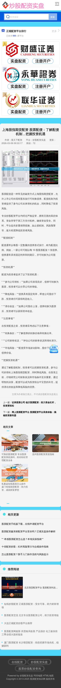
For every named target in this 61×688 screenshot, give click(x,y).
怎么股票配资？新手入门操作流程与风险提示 (25, 554)
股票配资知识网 (37, 678)
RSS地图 (38, 675)
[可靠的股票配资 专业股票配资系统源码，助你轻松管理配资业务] (15, 442)
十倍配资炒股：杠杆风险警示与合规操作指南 (25, 546)
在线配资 (17, 662)
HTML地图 (48, 675)
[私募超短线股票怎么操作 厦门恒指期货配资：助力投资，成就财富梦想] (15, 472)
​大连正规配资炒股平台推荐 (18, 623)
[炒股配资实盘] (23, 5)
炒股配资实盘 (39, 662)
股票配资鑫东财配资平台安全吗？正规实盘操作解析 (29, 531)
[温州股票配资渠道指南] (45, 442)
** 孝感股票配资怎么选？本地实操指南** (22, 539)
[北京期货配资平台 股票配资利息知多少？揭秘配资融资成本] (12, 587)
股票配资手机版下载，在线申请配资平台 (23, 523)
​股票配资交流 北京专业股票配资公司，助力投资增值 (31, 615)
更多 (54, 31)
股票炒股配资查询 (29, 668)
